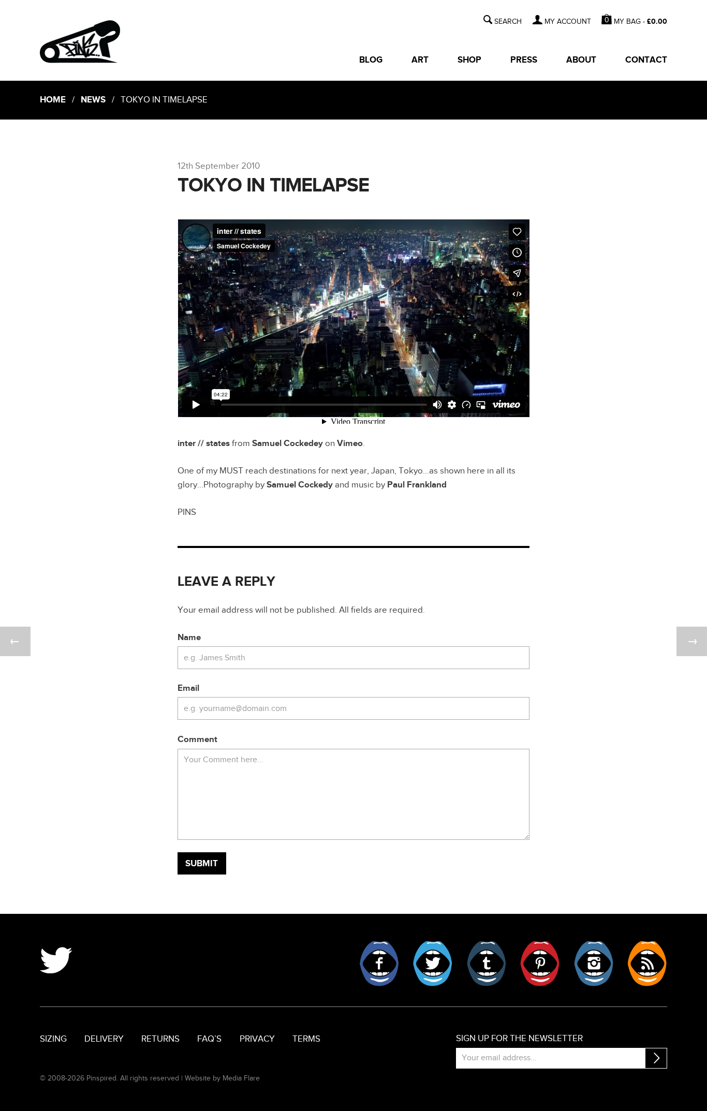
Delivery (104, 1039)
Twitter (433, 963)
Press (523, 60)
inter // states (204, 443)
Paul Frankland (417, 485)
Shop (469, 60)
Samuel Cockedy (300, 485)
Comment (197, 739)
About (581, 60)
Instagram (593, 963)
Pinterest (540, 963)
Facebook (379, 963)
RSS (647, 963)
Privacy (257, 1039)
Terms (306, 1039)
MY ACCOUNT (567, 22)
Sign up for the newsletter (519, 1038)
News (93, 100)
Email (188, 688)
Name (189, 637)
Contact (646, 60)
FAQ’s (209, 1039)
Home (53, 100)
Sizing (53, 1039)
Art (420, 60)
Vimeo (350, 443)
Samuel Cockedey (287, 443)
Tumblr (486, 963)
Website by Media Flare (222, 1078)
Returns (160, 1039)
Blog (370, 60)
